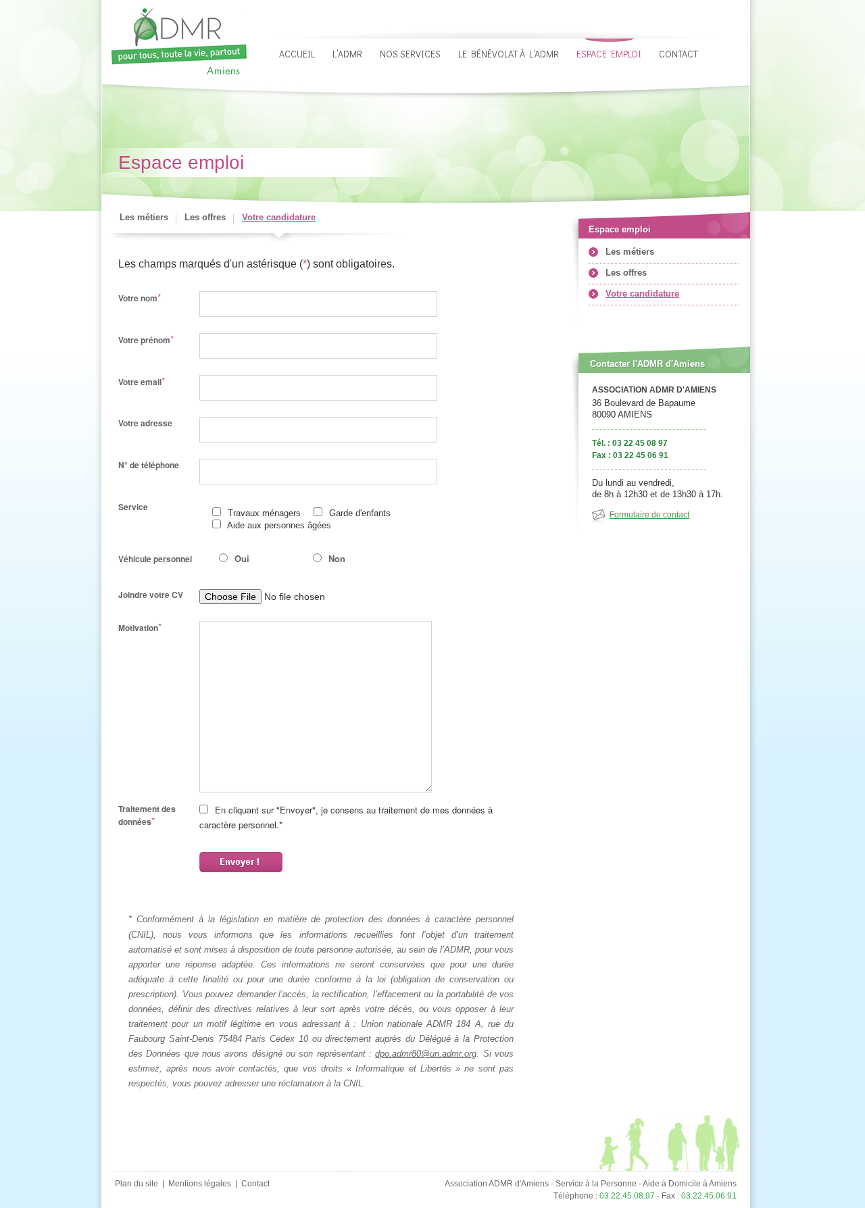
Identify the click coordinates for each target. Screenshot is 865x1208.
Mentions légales (199, 1183)
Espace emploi (608, 53)
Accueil (297, 53)
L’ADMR (347, 53)
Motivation (140, 627)
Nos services (410, 53)
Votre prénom (146, 339)
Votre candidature (279, 217)
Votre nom (139, 297)
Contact (678, 53)
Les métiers (144, 217)
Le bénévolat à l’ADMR (508, 53)
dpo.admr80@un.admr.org (425, 1054)
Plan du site (136, 1183)
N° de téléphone (148, 465)
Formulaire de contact (649, 515)
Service (133, 507)
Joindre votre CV (150, 594)
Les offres (205, 217)
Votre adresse (145, 423)
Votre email (141, 381)
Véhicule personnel (155, 559)
